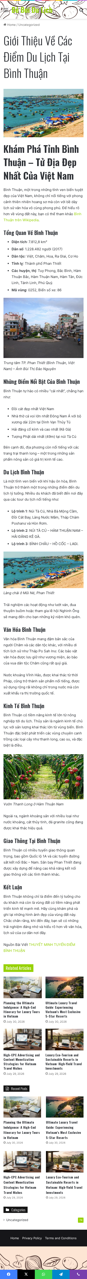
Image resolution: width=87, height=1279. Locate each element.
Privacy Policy (32, 1238)
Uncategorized (29, 25)
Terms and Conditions (61, 1238)
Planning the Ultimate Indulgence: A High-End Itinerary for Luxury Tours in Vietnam (21, 1009)
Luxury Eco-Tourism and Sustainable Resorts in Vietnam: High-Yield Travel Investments (63, 1061)
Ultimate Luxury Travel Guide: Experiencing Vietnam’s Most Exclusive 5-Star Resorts (63, 1009)
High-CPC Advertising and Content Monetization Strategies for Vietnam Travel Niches (21, 1061)
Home (11, 25)
